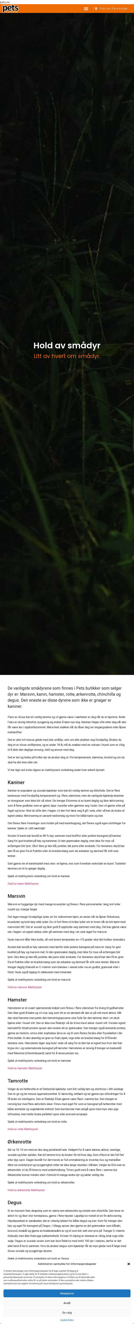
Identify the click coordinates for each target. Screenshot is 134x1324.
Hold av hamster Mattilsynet (25, 1068)
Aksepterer (67, 1293)
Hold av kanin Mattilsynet (23, 883)
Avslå (67, 1303)
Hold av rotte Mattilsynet (23, 1129)
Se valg (67, 1312)
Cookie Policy (67, 1319)
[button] (129, 1264)
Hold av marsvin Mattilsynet (25, 987)
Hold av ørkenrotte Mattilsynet (26, 1190)
